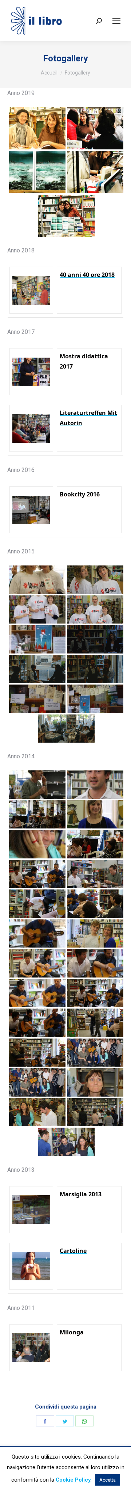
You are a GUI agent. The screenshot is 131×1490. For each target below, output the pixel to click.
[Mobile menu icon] (116, 21)
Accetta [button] (107, 1480)
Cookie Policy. (74, 1479)
